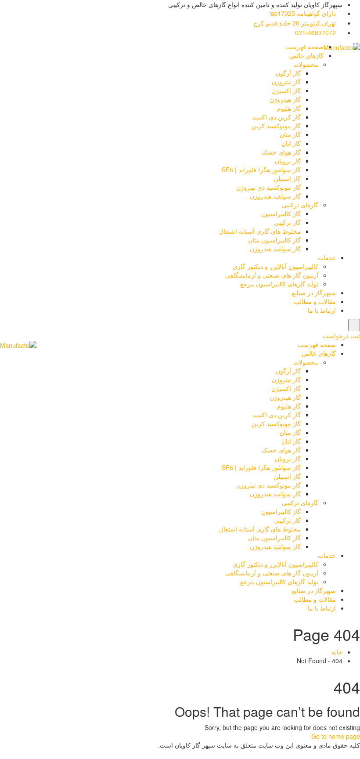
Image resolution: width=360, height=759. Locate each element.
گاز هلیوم (289, 108)
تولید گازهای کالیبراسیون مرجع (279, 283)
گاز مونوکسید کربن (276, 125)
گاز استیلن (287, 178)
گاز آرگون (288, 73)
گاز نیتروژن (286, 81)
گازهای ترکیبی (300, 204)
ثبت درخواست (341, 335)
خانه (336, 651)
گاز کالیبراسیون (281, 213)
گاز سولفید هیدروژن (275, 196)
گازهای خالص (306, 55)
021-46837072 (316, 32)
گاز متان (290, 134)
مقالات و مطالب (315, 301)
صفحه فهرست (304, 46)
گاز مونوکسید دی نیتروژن (268, 187)
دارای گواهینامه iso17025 (304, 13)
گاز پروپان (288, 160)
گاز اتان (291, 143)
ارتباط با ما (322, 310)
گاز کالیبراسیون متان (274, 239)
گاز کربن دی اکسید (276, 116)
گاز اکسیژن (286, 90)
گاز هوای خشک (281, 152)
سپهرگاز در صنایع (314, 292)
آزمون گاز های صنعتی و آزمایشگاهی (271, 275)
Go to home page (335, 736)
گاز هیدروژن (285, 99)
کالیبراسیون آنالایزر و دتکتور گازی (275, 266)
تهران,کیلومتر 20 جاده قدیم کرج (295, 22)
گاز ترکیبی (287, 222)
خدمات (327, 257)
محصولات (305, 64)
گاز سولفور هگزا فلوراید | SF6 (261, 169)
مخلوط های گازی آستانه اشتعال (260, 231)
